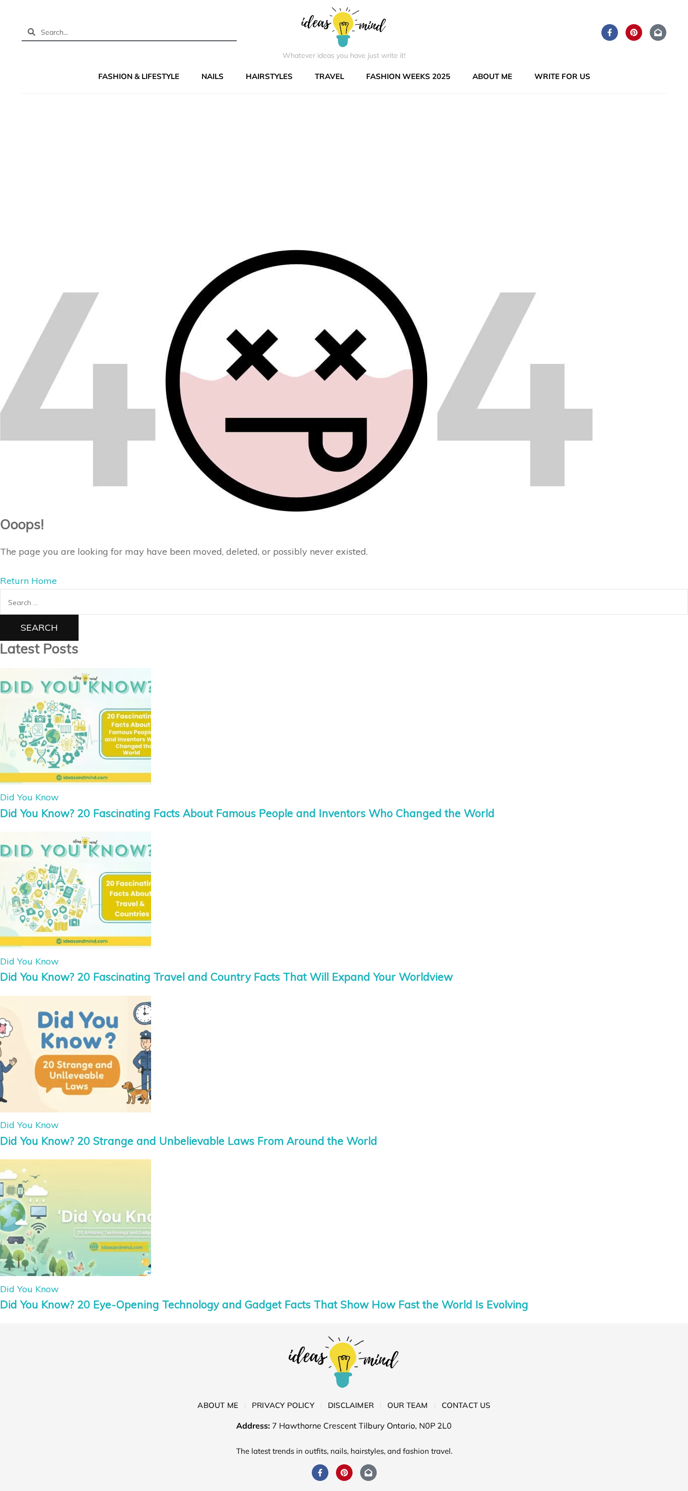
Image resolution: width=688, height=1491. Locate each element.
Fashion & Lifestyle (138, 76)
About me (492, 76)
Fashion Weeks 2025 (408, 76)
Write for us (562, 76)
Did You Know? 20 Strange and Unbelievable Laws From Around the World (188, 1140)
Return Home (28, 580)
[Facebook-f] (609, 32)
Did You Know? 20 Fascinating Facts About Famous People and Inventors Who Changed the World (247, 812)
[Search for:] (344, 602)
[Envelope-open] (658, 32)
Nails (212, 76)
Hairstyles (269, 76)
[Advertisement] (344, 174)
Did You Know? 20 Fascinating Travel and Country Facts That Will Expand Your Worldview (226, 976)
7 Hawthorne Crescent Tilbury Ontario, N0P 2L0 (362, 1426)
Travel (329, 76)
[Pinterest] (634, 32)
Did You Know (29, 797)
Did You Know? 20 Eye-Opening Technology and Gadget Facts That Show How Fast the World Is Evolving (264, 1304)
